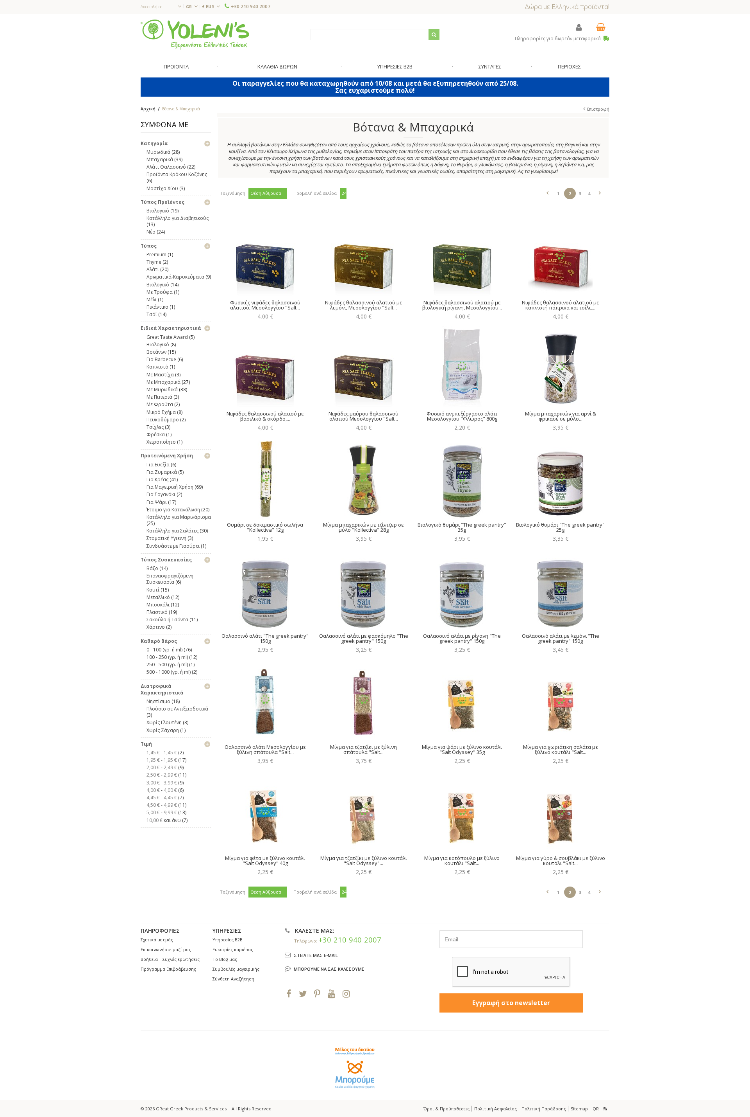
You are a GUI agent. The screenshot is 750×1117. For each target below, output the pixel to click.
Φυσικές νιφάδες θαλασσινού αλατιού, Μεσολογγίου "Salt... (265, 305)
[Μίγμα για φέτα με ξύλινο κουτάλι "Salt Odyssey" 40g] (265, 811)
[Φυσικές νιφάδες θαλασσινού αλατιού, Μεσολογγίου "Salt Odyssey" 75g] (265, 255)
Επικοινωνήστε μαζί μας (166, 949)
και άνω (163, 820)
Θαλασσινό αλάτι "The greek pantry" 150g (265, 638)
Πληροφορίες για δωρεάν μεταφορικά (558, 38)
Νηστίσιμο (158, 701)
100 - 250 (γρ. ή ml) (167, 657)
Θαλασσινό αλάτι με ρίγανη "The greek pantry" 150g (462, 638)
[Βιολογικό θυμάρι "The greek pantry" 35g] (462, 477)
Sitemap (579, 1109)
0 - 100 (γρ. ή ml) (164, 649)
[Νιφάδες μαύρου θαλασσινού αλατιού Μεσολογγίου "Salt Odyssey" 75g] (363, 366)
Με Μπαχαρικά (163, 382)
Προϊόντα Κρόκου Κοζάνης (176, 174)
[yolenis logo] (195, 34)
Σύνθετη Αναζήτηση (233, 979)
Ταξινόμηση (232, 193)
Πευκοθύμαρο (162, 419)
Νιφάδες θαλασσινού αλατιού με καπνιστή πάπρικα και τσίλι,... (560, 305)
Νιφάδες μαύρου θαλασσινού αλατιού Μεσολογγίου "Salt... (363, 416)
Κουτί (152, 589)
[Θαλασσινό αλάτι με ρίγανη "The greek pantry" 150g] (462, 588)
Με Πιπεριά (159, 397)
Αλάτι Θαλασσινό (166, 167)
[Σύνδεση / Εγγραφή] (579, 27)
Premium (156, 254)
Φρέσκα (155, 434)
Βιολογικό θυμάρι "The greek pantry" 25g (560, 527)
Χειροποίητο (161, 442)
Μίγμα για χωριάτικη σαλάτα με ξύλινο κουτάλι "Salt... (560, 749)
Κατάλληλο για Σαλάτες (172, 530)
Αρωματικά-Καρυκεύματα (175, 276)
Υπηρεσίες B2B (227, 940)
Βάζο (152, 568)
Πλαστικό (157, 612)
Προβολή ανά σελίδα (315, 193)
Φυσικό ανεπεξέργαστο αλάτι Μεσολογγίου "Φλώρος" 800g (462, 416)
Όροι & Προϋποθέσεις (446, 1109)
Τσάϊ (151, 314)
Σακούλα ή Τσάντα (167, 619)
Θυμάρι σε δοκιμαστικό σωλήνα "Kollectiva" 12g (265, 527)
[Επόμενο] (600, 191)
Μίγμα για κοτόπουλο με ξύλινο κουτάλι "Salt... (462, 860)
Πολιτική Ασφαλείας (495, 1109)
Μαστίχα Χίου (162, 188)
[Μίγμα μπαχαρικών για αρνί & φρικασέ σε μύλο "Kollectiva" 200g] (560, 366)
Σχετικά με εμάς (157, 940)
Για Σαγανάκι (160, 494)
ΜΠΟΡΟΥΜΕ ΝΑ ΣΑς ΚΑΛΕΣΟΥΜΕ (329, 969)
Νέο (150, 231)
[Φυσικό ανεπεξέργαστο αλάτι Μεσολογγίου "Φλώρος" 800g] (462, 366)
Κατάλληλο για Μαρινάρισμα (178, 517)
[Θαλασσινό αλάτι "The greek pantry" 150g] (265, 588)
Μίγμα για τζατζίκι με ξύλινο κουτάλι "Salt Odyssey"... (363, 860)
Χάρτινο (155, 627)
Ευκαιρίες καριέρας (232, 949)
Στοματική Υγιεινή (166, 538)
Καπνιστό (157, 366)
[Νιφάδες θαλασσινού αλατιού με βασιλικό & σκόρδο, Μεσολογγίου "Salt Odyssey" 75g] (265, 366)
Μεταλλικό (158, 597)
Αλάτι (152, 269)
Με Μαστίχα (160, 374)
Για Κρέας (157, 479)
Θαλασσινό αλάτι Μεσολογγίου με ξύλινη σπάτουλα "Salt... (265, 749)
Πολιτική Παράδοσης (543, 1109)
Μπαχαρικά (159, 159)
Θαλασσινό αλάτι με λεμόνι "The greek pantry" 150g (560, 638)
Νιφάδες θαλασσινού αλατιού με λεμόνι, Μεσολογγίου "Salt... (363, 305)
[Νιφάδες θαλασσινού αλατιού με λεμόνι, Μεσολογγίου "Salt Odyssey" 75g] (363, 255)
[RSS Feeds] (606, 1109)
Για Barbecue (161, 359)
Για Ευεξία (158, 464)
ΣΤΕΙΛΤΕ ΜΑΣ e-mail (316, 955)
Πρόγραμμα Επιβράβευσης (168, 969)
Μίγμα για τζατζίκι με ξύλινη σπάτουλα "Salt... (363, 749)
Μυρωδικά (158, 152)
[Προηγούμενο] (547, 191)
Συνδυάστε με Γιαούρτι (173, 546)
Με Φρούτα (159, 404)
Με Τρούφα (159, 292)
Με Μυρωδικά (162, 389)
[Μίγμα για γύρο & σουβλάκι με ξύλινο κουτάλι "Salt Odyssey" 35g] (560, 811)
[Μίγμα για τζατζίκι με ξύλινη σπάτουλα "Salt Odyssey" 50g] (363, 700)
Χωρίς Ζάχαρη (162, 730)
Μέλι (151, 299)
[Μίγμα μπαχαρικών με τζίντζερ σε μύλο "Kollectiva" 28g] (363, 477)
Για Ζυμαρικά (161, 472)
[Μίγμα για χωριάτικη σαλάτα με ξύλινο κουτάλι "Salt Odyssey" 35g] (560, 700)
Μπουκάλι (158, 604)
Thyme (153, 262)
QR (596, 1109)
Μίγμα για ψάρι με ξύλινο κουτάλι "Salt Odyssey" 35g (462, 749)
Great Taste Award (167, 337)
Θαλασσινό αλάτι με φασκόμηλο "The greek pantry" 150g (363, 638)
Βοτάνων (156, 352)
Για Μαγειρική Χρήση (169, 487)
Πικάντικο (157, 307)
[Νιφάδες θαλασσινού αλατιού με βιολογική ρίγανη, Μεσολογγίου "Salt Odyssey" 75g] (462, 255)
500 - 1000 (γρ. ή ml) (168, 672)
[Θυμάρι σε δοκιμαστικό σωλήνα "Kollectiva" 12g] (265, 477)
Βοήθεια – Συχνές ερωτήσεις (170, 959)
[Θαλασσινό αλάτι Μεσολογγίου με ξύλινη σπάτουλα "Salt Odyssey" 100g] (265, 700)
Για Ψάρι (156, 502)
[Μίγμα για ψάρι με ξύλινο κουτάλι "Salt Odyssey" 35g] (462, 700)
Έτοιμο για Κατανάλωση (173, 509)
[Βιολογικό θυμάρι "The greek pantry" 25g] (560, 477)
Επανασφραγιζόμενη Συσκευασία (169, 578)
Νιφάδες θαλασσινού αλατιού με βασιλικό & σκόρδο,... (265, 416)
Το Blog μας (224, 959)
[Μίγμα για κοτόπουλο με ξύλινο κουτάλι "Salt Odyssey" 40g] (462, 811)
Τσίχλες (155, 427)
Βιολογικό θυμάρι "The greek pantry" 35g (462, 527)
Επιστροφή (598, 109)
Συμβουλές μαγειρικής (235, 969)
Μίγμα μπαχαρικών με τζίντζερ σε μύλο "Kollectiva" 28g (363, 527)
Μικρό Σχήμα (161, 412)
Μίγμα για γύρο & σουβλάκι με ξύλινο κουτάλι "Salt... (560, 860)
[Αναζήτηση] (434, 34)
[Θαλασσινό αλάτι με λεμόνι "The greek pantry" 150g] (560, 588)
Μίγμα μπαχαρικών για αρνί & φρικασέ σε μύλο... (560, 416)
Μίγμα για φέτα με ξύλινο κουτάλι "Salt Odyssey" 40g (265, 860)
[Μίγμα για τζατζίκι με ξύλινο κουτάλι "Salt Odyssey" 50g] (363, 811)
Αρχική (148, 109)
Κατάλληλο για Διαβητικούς (177, 218)
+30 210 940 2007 (250, 6)
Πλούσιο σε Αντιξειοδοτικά (177, 708)
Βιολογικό (157, 210)
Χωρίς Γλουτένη (164, 722)
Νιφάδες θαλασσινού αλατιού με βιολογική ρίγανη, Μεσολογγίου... (462, 305)
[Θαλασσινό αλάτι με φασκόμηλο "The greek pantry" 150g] (363, 588)
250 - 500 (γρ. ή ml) (167, 664)
